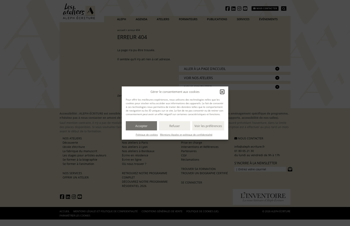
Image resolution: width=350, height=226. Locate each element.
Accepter (141, 126)
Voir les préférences (208, 126)
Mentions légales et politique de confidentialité (186, 134)
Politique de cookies (147, 134)
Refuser (174, 126)
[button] (222, 92)
